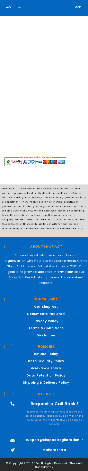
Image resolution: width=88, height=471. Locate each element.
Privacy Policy (46, 321)
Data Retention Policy (46, 375)
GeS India (13, 7)
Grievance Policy (46, 368)
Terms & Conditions (46, 328)
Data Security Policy (46, 361)
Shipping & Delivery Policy (46, 382)
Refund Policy (46, 354)
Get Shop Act (46, 307)
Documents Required (46, 314)
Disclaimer (46, 335)
